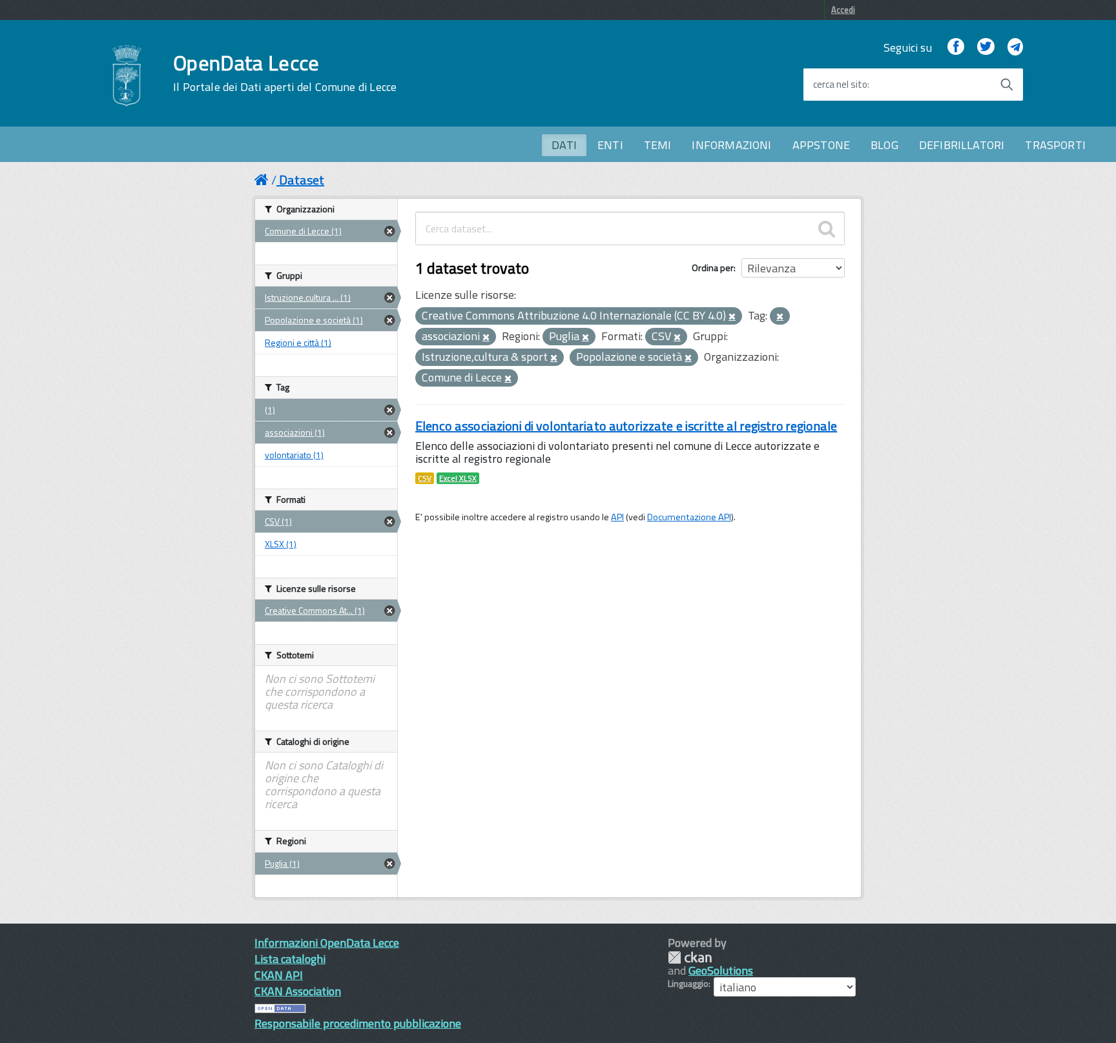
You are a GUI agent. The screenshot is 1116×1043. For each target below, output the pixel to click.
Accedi (843, 9)
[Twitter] (985, 47)
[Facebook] (955, 47)
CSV (424, 478)
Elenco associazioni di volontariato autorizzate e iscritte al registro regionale (626, 426)
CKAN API (278, 975)
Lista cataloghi (290, 958)
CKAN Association (297, 991)
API (617, 517)
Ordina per (713, 267)
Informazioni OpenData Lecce (326, 942)
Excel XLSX (458, 478)
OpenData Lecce (285, 73)
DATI (564, 145)
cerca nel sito (840, 84)
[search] (826, 228)
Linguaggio (688, 983)
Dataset (301, 180)
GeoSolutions (720, 970)
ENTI (610, 145)
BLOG (884, 145)
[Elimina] (732, 317)
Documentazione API (689, 517)
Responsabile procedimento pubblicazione (357, 1023)
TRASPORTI (1055, 145)
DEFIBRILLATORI (962, 145)
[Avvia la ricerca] (1007, 84)
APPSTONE (821, 145)
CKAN (690, 957)
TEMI (658, 145)
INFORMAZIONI (731, 145)
